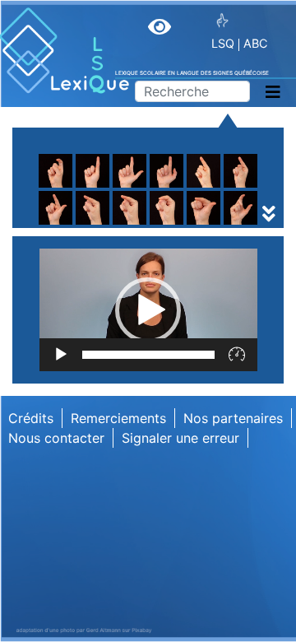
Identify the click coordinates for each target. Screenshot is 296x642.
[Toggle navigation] (273, 92)
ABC (255, 43)
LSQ (222, 43)
